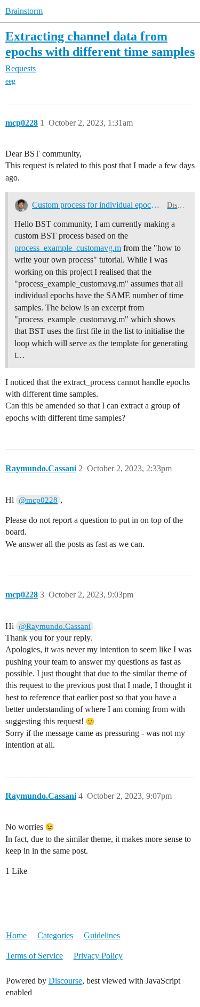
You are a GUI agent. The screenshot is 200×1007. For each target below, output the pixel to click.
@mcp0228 (38, 500)
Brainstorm (24, 10)
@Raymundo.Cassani (55, 626)
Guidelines (102, 935)
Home (16, 935)
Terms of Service (34, 955)
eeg (10, 81)
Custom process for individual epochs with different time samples (97, 204)
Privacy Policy (98, 955)
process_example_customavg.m (67, 247)
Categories (55, 935)
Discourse (65, 980)
